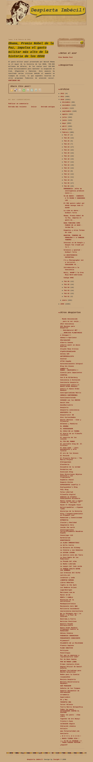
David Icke (64, 402)
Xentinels (64, 733)
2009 (62, 304)
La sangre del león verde (71, 566)
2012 (62, 93)
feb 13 (67, 171)
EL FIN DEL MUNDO (67, 441)
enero (65, 300)
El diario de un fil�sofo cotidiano (71, 434)
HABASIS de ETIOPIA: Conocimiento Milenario (70, 497)
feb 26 (67, 138)
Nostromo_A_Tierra (68, 619)
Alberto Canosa (66, 342)
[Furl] (11, 91)
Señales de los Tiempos (70, 688)
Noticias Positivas (68, 621)
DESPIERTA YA (65, 412)
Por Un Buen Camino (68, 659)
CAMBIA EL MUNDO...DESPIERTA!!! (69, 369)
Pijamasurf (64, 640)
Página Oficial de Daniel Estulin (71, 667)
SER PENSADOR (65, 686)
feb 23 (67, 147)
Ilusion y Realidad (68, 522)
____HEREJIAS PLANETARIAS (71, 333)
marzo (65, 129)
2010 (62, 99)
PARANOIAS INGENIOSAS (69, 636)
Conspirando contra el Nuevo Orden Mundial (69, 385)
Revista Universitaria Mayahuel (69, 682)
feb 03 (67, 290)
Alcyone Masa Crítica (69, 349)
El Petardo (64, 456)
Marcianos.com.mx (67, 592)
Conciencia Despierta (69, 382)
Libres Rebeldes (67, 582)
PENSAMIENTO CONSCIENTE (70, 638)
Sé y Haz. (64, 700)
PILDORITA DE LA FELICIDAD (71, 643)
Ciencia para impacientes (71, 372)
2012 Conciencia (67, 324)
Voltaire (63, 729)
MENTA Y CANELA (66, 597)
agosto (65, 114)
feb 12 (67, 174)
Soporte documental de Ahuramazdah (69, 691)
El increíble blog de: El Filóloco (71, 444)
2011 (62, 96)
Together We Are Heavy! (70, 719)
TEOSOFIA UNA (65, 702)
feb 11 (67, 177)
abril (65, 126)
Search (81, 42)
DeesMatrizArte (66, 405)
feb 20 (67, 153)
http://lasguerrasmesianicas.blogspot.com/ (71, 514)
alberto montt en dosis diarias (70, 345)
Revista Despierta (68, 679)
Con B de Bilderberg (68, 377)
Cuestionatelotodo (68, 398)
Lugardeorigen (66, 590)
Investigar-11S (66, 535)
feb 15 (67, 168)
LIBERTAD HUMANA (67, 580)
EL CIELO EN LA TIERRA (69, 431)
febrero (65, 132)
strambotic (64, 695)
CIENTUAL (63, 375)
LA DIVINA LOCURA (67, 552)
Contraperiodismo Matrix (70, 393)
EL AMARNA (64, 426)
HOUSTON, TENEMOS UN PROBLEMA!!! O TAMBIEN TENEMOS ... (74, 238)
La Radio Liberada (68, 564)
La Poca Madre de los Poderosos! (69, 558)
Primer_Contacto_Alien (69, 664)
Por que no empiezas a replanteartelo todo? (69, 656)
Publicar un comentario (18, 104)
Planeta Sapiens (67, 645)
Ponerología (65, 653)
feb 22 (67, 150)
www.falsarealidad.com (69, 731)
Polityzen (64, 650)
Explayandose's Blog (68, 487)
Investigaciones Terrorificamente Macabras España (71, 531)
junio (65, 120)
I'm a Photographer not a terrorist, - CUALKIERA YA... (74, 262)
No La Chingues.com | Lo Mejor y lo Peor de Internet (70, 615)
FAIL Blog (64, 490)
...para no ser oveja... (70, 321)
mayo (64, 123)
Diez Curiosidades (68, 417)
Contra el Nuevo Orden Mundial (69, 389)
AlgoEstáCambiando (68, 351)
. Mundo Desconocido (68, 319)
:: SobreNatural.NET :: (70, 330)
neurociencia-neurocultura (71, 611)
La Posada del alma (68, 561)
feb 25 (67, 141)
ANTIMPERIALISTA (67, 356)
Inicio (34, 107)
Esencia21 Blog (66, 472)
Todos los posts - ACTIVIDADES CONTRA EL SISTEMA (69, 711)
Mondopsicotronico (68, 604)
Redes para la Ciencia (69, 674)
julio (65, 117)
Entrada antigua (48, 107)
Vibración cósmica (68, 726)
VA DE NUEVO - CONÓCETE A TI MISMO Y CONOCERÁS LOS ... (74, 198)
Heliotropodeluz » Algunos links (71, 508)
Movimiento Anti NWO (68, 606)
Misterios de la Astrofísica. (67, 600)
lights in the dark (68, 585)
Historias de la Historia (71, 511)
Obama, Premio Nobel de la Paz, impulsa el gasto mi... (74, 218)
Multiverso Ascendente (69, 609)
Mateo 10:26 (65, 595)
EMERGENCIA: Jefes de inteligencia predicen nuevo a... (74, 191)
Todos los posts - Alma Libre (70, 715)
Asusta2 (63, 359)
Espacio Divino (66, 482)
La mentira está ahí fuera (71, 555)
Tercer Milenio (66, 704)
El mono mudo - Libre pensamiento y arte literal (69, 449)
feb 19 (67, 156)
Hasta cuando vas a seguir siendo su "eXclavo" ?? (71, 501)
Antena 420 (64, 354)
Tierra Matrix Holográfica (71, 707)
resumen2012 (65, 677)
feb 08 (67, 186)
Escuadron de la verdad (70, 467)
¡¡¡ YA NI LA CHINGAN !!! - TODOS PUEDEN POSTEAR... (71, 741)
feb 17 (67, 162)
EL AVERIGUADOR (66, 429)
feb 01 (67, 296)
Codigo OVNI (69, 278)
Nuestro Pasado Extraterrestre (66, 624)
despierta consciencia (69, 410)
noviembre (66, 105)
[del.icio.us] (15, 91)
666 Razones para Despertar (67, 327)
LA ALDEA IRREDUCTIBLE (69, 543)
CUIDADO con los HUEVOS (70, 400)
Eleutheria (64, 464)
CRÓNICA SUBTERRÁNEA (68, 395)
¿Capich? (63, 745)
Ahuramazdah (65, 340)
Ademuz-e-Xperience (68, 338)
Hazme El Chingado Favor (70, 505)
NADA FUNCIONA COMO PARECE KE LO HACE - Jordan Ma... (73, 225)
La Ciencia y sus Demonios (71, 550)
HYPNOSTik (64, 520)
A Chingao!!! (65, 335)
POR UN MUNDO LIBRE (68, 662)
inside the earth (67, 527)
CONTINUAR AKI (14, 80)
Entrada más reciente (17, 107)
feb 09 (67, 183)
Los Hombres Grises (68, 587)
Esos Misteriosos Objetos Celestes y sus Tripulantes (71, 476)
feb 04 (67, 287)
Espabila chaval (67, 480)
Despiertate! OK (67, 415)
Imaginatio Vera (67, 525)
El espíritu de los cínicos (68, 438)
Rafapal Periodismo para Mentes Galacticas (70, 671)
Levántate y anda (67, 578)
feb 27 (67, 135)
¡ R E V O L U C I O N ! (70, 736)
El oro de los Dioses (69, 453)
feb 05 (67, 284)
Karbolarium (65, 538)
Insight (56, 759)
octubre (65, 108)
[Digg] (19, 91)
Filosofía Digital (68, 494)
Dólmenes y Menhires (68, 424)
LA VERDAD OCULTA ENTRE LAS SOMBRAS (70, 569)
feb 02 (67, 293)
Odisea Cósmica (66, 633)
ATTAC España (65, 361)
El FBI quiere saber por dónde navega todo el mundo (74, 206)
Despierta (64, 407)
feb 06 (67, 281)
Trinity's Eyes (66, 721)
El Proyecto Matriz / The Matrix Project (71, 459)
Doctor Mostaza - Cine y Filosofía (70, 420)
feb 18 (67, 159)
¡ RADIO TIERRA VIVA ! (69, 738)
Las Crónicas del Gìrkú (70, 573)
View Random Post (65, 57)
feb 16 (67, 165)
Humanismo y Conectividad (71, 518)
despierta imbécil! (35, 759)
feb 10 (67, 180)
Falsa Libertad (66, 492)
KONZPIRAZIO (65, 540)
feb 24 (67, 144)
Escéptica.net (66, 469)
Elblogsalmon (65, 462)
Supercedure (65, 697)
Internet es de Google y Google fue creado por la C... (74, 245)
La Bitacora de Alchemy (70, 548)
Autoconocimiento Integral (71, 364)
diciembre (66, 102)
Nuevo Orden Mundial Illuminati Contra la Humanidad (69, 629)
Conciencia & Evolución (70, 380)
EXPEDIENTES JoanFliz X (70, 485)
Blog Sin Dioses (67, 366)
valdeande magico (67, 724)
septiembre (67, 111)
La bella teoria (67, 545)
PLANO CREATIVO (66, 648)
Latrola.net (65, 575)
